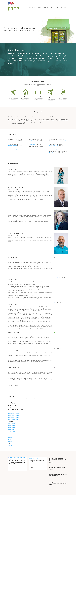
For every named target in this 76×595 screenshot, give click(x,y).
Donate (43, 7)
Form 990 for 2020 (11, 433)
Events (58, 7)
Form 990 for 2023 (11, 427)
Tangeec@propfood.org (53, 152)
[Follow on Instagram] (11, 3)
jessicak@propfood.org (63, 140)
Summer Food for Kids (51, 7)
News (61, 7)
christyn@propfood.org (12, 140)
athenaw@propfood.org (12, 149)
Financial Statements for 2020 (13, 419)
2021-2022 (10, 441)
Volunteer (39, 7)
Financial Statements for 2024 (13, 411)
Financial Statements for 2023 (13, 413)
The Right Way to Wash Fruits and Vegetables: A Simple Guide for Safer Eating (58, 483)
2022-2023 (10, 439)
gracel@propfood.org (53, 149)
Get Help (33, 7)
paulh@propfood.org (32, 144)
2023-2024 (10, 437)
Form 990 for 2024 (11, 425)
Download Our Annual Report (17, 68)
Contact (64, 7)
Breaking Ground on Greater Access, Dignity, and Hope (58, 475)
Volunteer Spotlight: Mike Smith (37, 461)
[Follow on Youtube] (13, 3)
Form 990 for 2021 (11, 431)
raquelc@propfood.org (33, 147)
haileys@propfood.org (33, 140)
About (30, 7)
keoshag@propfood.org (53, 145)
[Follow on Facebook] (9, 3)
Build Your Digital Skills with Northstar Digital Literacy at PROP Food (17, 462)
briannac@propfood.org (12, 145)
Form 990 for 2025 (11, 423)
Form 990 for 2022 (11, 429)
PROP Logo (10, 445)
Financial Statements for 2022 (13, 415)
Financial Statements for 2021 (13, 417)
